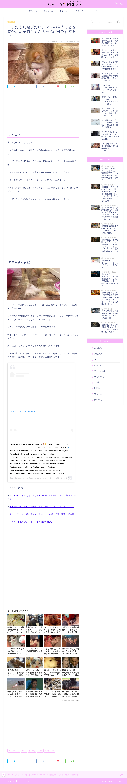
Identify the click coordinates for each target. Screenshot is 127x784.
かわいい (98, 354)
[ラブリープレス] (63, 6)
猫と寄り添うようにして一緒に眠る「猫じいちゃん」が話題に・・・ (42, 507)
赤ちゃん (63, 11)
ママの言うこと (14, 751)
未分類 (97, 382)
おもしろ (98, 348)
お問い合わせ (10, 781)
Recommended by (68, 700)
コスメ (95, 11)
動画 (24, 751)
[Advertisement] (43, 110)
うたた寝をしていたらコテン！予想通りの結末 (31, 522)
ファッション (80, 11)
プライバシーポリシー (25, 781)
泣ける (97, 388)
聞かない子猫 (50, 751)
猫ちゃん (33, 11)
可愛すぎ (32, 751)
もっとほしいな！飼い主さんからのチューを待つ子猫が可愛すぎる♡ (42, 514)
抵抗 (41, 751)
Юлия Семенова (17, 478)
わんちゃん (48, 11)
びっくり (98, 365)
